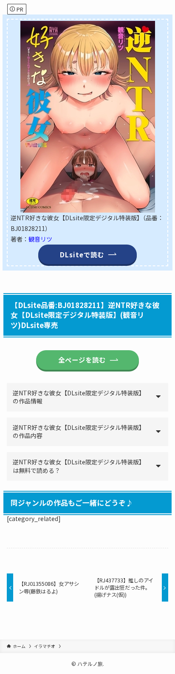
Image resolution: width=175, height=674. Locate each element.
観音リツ (40, 239)
